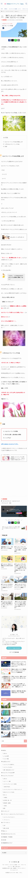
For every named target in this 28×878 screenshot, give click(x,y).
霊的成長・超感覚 (7, 803)
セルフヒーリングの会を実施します (14, 141)
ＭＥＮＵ (7, 864)
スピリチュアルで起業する (8, 764)
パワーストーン (6, 819)
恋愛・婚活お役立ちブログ (8, 769)
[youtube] (16, 652)
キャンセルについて (14, 870)
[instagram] (14, 652)
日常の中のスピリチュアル (9, 834)
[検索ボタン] (26, 3)
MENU (4, 750)
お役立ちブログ (6, 761)
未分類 (4, 840)
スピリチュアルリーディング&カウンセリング (12, 789)
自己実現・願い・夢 (7, 800)
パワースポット (6, 822)
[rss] (16, 862)
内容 (6, 146)
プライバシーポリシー (21, 868)
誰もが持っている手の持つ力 (17, 237)
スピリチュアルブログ (8, 775)
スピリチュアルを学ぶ (7, 767)
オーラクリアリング (7, 501)
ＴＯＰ (3, 864)
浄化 (10, 503)
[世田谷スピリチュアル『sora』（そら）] (14, 3)
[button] (9, 40)
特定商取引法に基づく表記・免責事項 (9, 868)
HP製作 (5, 797)
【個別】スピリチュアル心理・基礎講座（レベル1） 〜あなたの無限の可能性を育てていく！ (17, 458)
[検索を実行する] (25, 741)
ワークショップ (5, 503)
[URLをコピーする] (18, 40)
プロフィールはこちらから (14, 648)
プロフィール (23, 864)
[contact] (18, 652)
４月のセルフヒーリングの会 (12, 144)
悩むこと (5, 831)
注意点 (5, 805)
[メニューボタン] (1, 3)
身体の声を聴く (7, 786)
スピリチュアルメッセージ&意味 (10, 784)
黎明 (4, 808)
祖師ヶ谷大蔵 (6, 828)
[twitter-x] (12, 652)
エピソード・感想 (7, 781)
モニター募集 (6, 758)
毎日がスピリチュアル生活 (8, 792)
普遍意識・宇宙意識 (7, 837)
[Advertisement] (14, 480)
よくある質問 (6, 756)
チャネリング (6, 811)
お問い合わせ (17, 866)
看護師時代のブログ (7, 843)
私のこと (5, 794)
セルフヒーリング (16, 501)
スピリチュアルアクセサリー (9, 817)
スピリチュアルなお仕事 (8, 772)
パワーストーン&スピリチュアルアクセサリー (13, 814)
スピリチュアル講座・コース (14, 864)
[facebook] (10, 652)
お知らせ (4, 19)
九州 (4, 825)
